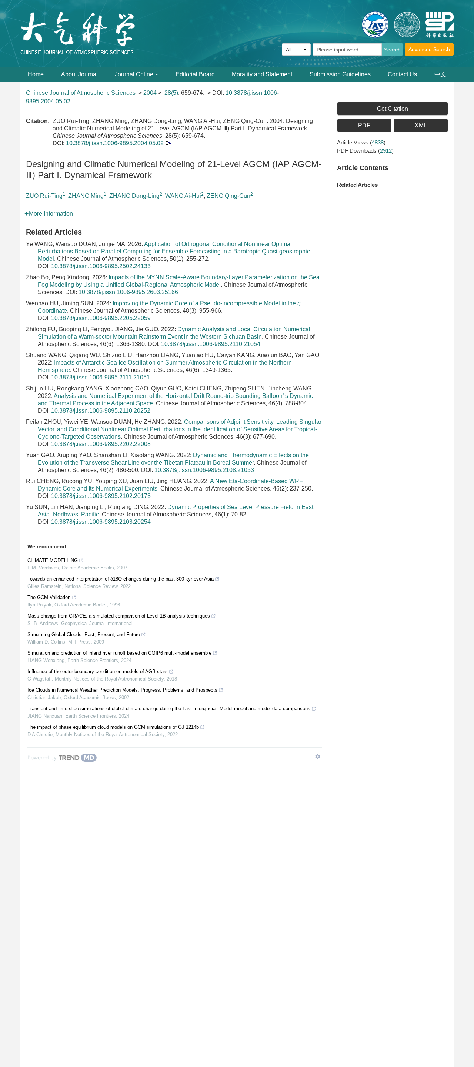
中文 (440, 74)
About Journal (79, 74)
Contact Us (402, 74)
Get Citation (392, 109)
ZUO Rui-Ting (44, 196)
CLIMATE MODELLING (52, 560)
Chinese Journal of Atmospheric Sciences (81, 93)
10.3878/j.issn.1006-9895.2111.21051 (100, 377)
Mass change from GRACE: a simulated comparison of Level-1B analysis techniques (118, 616)
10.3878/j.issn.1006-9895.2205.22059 (101, 318)
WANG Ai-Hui (183, 196)
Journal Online (134, 74)
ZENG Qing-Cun (228, 196)
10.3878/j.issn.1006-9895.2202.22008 (101, 444)
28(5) (171, 93)
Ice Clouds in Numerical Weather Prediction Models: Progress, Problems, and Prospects (122, 690)
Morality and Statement (262, 74)
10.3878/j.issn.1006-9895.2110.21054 (210, 344)
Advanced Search (429, 49)
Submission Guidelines (340, 74)
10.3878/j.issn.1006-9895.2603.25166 (128, 292)
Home (36, 74)
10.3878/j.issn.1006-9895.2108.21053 (204, 470)
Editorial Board (195, 74)
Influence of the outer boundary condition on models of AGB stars (97, 671)
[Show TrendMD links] (318, 756)
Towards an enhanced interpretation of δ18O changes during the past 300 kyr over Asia (120, 579)
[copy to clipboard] (168, 143)
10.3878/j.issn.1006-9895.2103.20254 (101, 522)
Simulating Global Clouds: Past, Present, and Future (83, 634)
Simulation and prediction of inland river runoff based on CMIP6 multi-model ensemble (119, 653)
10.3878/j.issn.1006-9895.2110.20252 (100, 411)
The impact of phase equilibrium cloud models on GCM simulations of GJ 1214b (113, 727)
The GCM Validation (48, 597)
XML (421, 125)
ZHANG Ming (86, 196)
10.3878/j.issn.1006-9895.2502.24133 (101, 266)
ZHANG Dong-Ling (134, 196)
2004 (150, 93)
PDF (364, 125)
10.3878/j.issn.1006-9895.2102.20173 (101, 496)
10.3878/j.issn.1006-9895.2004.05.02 (115, 143)
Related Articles (357, 185)
